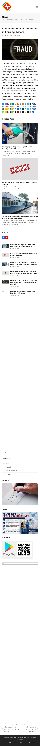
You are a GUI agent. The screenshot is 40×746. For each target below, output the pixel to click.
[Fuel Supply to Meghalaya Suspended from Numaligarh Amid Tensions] (20, 133)
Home (4, 19)
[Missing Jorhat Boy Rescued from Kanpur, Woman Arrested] (20, 169)
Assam (19, 35)
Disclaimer (32, 743)
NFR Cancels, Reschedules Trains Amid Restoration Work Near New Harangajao (20, 217)
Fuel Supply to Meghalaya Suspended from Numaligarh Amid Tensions (17, 148)
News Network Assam (16, 738)
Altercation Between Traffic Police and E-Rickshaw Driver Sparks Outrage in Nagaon (11, 728)
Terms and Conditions (21, 743)
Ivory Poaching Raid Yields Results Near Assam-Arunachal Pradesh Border (29, 728)
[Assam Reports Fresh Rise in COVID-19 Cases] (20, 523)
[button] (37, 7)
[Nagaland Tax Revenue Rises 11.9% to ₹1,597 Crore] (20, 494)
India (24, 738)
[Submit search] (36, 452)
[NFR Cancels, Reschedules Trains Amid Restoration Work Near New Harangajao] (20, 203)
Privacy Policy (8, 743)
